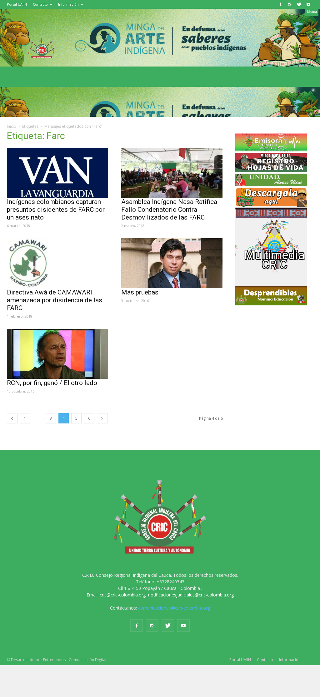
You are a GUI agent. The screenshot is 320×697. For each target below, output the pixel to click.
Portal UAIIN (17, 4)
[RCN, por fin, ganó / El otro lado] (58, 354)
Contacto (40, 4)
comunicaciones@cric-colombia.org (174, 608)
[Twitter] (299, 4)
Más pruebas (139, 292)
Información (68, 4)
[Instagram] (289, 4)
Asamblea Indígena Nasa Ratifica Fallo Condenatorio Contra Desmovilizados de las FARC (169, 209)
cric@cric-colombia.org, (123, 595)
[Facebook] (280, 4)
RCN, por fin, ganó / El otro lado (52, 383)
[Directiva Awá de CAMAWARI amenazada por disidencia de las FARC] (58, 263)
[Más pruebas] (172, 263)
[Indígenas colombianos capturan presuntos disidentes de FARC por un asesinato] (58, 173)
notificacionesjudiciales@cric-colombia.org (191, 595)
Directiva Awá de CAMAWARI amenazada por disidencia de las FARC (54, 300)
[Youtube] (308, 4)
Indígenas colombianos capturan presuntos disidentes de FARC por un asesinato (56, 209)
